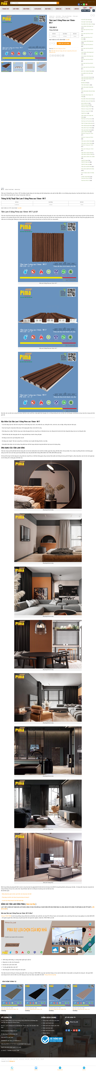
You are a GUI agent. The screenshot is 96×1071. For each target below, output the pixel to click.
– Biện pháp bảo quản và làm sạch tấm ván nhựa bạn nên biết (16, 894)
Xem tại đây (30, 904)
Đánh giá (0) (17, 189)
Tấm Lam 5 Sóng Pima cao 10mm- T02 (57, 1009)
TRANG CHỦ (5, 9)
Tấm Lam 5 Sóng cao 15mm (62, 17)
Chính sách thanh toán (48, 1023)
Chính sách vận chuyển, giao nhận (51, 1025)
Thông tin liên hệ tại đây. (50, 974)
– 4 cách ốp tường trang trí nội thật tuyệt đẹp (12, 900)
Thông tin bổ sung (9, 189)
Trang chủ (51, 16)
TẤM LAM (53, 50)
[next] (44, 37)
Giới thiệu (16, 9)
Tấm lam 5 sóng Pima (67, 50)
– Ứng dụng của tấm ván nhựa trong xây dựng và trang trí (15, 897)
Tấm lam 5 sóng (58, 50)
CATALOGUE (37, 9)
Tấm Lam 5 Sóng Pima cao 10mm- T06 (33, 1009)
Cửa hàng (58, 16)
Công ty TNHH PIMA (6, 916)
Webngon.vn (12, 1061)
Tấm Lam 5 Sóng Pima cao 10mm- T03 (9, 1009)
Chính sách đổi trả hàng (49, 1030)
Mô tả (2, 189)
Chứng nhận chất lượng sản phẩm (51, 1020)
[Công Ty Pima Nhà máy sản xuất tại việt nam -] (4, 3)
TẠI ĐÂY (67, 39)
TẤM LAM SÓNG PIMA (66, 16)
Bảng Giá (58, 9)
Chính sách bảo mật (47, 1028)
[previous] (4, 37)
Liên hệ (76, 9)
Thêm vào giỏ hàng (63, 43)
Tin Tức (68, 9)
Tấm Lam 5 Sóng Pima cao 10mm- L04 (81, 1009)
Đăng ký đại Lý (46, 1033)
